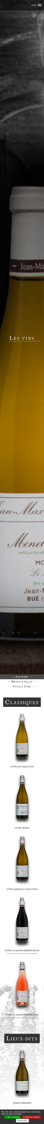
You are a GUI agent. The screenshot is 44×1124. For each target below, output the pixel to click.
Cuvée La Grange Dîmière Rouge (22, 950)
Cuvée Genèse (22, 828)
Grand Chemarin (22, 1103)
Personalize (22, 1121)
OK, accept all (13, 1117)
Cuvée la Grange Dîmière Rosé (22, 1015)
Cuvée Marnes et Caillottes (22, 889)
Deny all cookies (32, 1117)
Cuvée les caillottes (22, 767)
